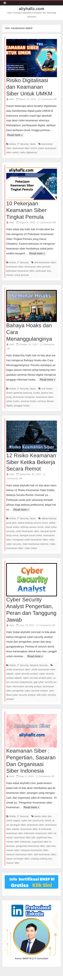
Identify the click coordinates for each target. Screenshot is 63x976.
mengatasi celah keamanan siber (30, 539)
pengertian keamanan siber (30, 846)
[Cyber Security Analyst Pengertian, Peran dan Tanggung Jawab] (31, 580)
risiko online (31, 548)
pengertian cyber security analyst (30, 690)
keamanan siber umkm (25, 148)
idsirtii (48, 820)
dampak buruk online (31, 535)
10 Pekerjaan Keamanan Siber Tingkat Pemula (26, 210)
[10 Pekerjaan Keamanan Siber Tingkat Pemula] (31, 183)
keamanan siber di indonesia (36, 829)
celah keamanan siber (27, 531)
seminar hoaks (28, 401)
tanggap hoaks (22, 405)
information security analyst (26, 686)
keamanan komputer (24, 397)
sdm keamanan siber (45, 854)
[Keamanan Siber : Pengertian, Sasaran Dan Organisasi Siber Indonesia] (31, 731)
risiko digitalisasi (28, 152)
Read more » (15, 135)
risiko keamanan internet (35, 544)
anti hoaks (46, 388)
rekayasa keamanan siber (34, 850)
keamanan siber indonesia (20, 833)
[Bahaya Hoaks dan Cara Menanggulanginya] (31, 306)
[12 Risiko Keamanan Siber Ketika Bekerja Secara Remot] (31, 436)
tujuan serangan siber (17, 858)
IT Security (22, 144)
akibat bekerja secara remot (33, 522)
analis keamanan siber (18, 669)
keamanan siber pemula (37, 266)
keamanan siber (14, 266)
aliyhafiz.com (31, 9)
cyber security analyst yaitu (37, 677)
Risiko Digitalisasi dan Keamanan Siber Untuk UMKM (29, 87)
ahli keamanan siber (45, 262)
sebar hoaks (12, 401)
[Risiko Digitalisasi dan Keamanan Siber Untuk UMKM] (31, 58)
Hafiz (11, 99)
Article (12, 144)
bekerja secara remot (32, 527)
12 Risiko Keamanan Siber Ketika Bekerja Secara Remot (31, 462)
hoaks (36, 392)
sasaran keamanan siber (19, 854)
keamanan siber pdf (24, 837)
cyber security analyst (26, 673)
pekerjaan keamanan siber (20, 270)
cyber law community (33, 820)
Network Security (39, 665)
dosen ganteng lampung (19, 392)
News (33, 144)
